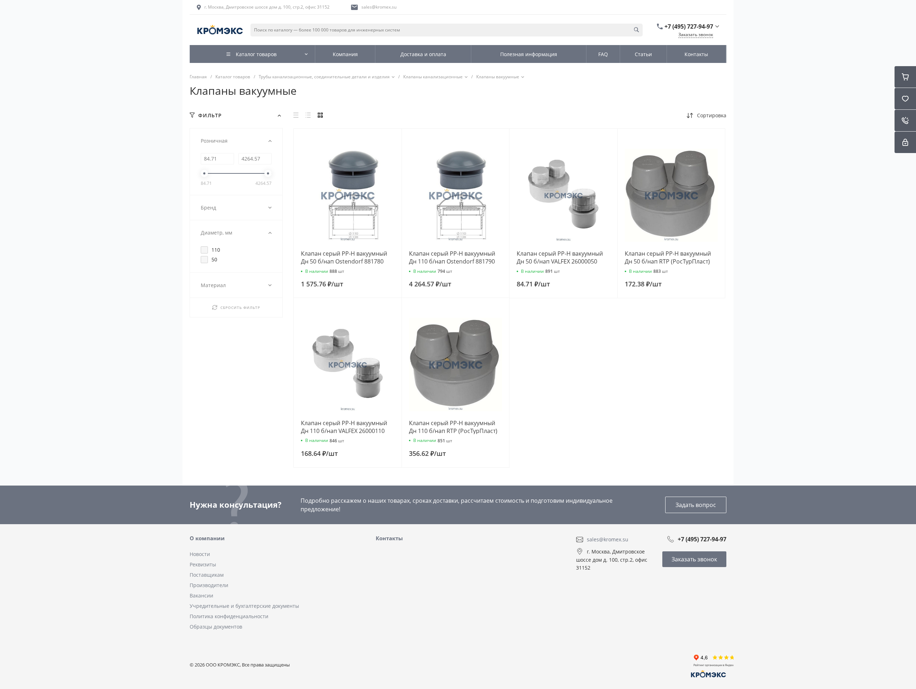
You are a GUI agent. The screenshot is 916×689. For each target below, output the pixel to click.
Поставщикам (207, 574)
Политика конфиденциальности (229, 616)
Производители (209, 585)
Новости (200, 554)
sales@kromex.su (378, 7)
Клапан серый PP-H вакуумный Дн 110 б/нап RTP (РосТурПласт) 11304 (453, 431)
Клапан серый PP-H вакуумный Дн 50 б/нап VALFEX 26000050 (560, 257)
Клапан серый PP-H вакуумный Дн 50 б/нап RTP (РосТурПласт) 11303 (668, 261)
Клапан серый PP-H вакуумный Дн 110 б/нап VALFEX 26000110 (344, 427)
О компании (207, 538)
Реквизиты (203, 564)
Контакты (389, 538)
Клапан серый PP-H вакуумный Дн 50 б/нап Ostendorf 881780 (344, 257)
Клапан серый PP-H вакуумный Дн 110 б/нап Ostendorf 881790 (452, 257)
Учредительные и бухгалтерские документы (244, 605)
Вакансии (201, 595)
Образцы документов (216, 626)
